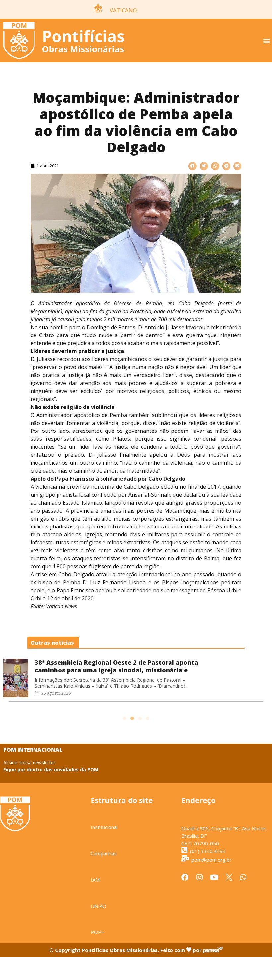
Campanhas (104, 853)
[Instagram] (199, 877)
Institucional (104, 827)
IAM (95, 879)
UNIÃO (98, 906)
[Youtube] (214, 877)
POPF (97, 932)
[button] (266, 40)
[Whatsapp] (243, 877)
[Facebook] (185, 877)
